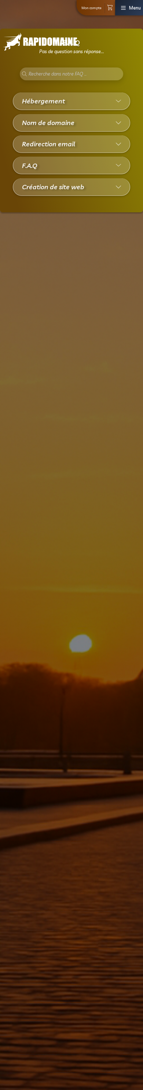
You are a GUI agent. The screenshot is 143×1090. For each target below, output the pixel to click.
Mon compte (91, 8)
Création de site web (53, 187)
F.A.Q (29, 165)
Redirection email (48, 144)
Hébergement (43, 101)
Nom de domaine (48, 122)
